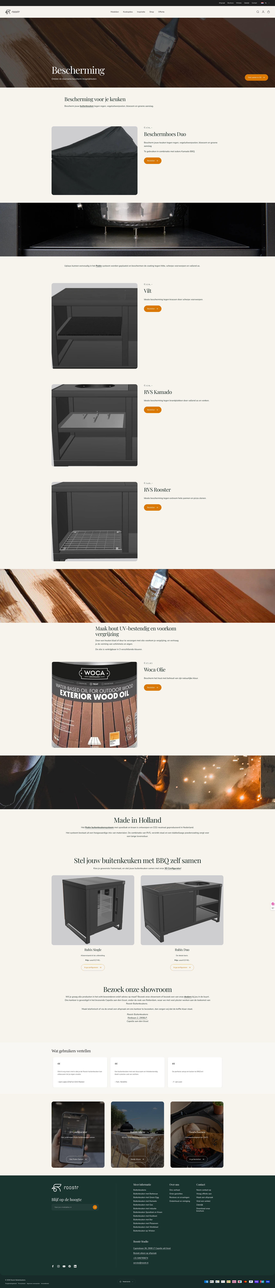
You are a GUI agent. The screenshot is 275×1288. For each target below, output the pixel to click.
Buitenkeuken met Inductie (144, 1208)
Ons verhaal (174, 1190)
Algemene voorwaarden (33, 1283)
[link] (256, 77)
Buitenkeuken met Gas (143, 1205)
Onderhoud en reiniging (179, 1201)
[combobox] (265, 3)
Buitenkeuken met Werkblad (145, 1227)
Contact (254, 3)
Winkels (239, 3)
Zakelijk (246, 3)
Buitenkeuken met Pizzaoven (145, 1223)
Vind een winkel (203, 1201)
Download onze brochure (203, 1209)
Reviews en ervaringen (179, 1197)
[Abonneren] (95, 1207)
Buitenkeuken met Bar (143, 1219)
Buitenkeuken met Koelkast (145, 1216)
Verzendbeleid (45, 1283)
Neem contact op (203, 1190)
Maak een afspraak (204, 1197)
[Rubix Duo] (182, 910)
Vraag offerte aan (204, 1194)
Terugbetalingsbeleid (11, 1283)
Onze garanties (176, 1194)
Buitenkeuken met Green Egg (146, 1197)
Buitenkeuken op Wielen (144, 1231)
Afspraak (222, 3)
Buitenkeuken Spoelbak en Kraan (147, 1212)
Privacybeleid (21, 1283)
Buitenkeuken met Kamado (145, 1201)
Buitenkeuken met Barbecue (145, 1194)
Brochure (231, 3)
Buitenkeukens (139, 1190)
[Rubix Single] (93, 910)
